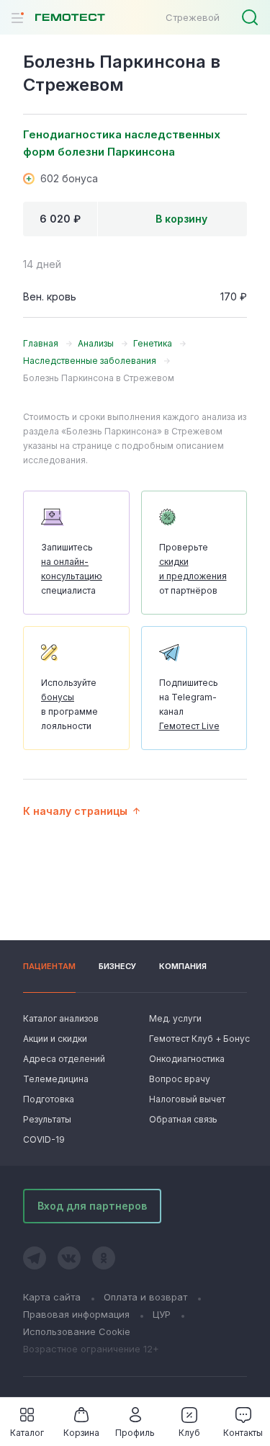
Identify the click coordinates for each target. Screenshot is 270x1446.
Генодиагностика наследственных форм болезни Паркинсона (121, 143)
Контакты (243, 1432)
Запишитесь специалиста (71, 569)
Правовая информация (76, 1314)
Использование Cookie (76, 1331)
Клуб (189, 1432)
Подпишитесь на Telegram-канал (189, 704)
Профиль (135, 1432)
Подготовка (48, 1099)
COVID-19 (44, 1139)
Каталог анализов (61, 1018)
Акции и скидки (55, 1038)
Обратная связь (183, 1119)
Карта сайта (52, 1297)
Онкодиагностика (187, 1058)
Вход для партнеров (92, 1206)
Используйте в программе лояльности (69, 704)
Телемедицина (56, 1079)
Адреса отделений (64, 1058)
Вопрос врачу (179, 1079)
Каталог (27, 1432)
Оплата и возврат (145, 1297)
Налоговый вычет (187, 1099)
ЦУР (162, 1314)
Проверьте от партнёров (193, 569)
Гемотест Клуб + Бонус (198, 1038)
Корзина (81, 1432)
